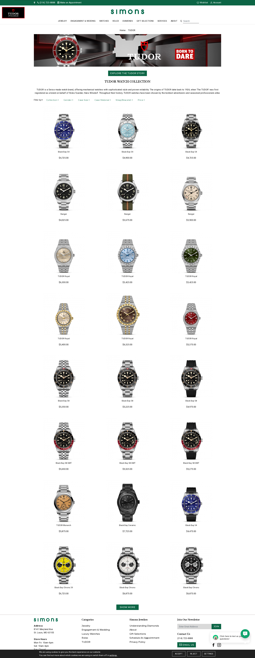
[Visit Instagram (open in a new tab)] (219, 645)
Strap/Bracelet (123, 100)
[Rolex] (243, 12)
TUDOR (86, 642)
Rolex (116, 21)
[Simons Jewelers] (127, 11)
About (174, 21)
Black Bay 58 (63, 401)
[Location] (34, 2)
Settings (208, 654)
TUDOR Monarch (63, 525)
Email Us (188, 645)
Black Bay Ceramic (127, 525)
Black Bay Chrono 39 (64, 587)
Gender (68, 100)
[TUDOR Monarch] (63, 501)
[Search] (181, 21)
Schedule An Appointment (144, 638)
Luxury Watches (91, 634)
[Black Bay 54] (63, 127)
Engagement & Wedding (83, 21)
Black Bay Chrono (127, 587)
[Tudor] (13, 12)
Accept (178, 654)
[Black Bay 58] (63, 376)
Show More (127, 607)
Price (140, 100)
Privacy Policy (137, 642)
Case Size (83, 100)
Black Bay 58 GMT (64, 463)
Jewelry (62, 21)
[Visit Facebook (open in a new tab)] (213, 645)
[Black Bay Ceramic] (127, 501)
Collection (51, 100)
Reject (193, 654)
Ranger (64, 214)
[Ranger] (63, 190)
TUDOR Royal (64, 276)
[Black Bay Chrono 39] (63, 563)
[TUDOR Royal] (63, 252)
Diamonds (128, 21)
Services (162, 21)
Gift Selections (145, 21)
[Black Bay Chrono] (127, 563)
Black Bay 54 (63, 152)
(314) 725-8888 (185, 638)
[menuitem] (62, 21)
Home (123, 30)
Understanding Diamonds (144, 626)
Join (216, 626)
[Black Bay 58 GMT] (63, 439)
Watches (104, 21)
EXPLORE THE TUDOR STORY (127, 73)
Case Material (102, 100)
